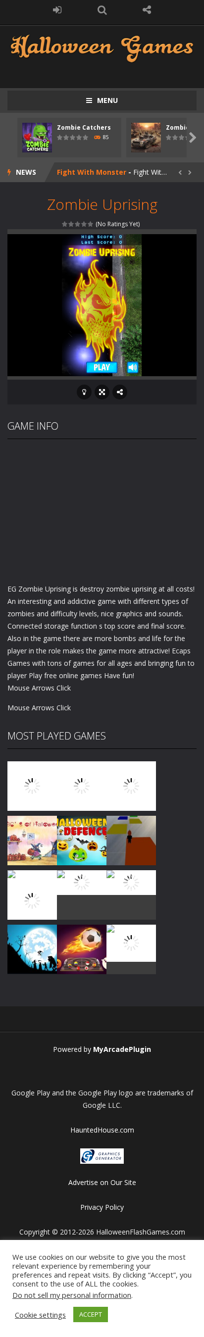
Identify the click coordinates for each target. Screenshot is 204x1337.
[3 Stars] (78, 224)
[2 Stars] (71, 224)
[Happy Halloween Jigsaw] (32, 948)
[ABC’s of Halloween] (32, 839)
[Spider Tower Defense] (32, 785)
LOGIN (57, 10)
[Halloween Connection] (81, 785)
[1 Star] (65, 224)
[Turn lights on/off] (84, 392)
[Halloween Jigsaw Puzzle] (131, 882)
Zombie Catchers (84, 127)
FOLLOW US (147, 10)
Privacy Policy (102, 1207)
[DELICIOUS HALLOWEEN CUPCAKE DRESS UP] (131, 785)
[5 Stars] (91, 224)
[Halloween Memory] (81, 882)
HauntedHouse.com (102, 1130)
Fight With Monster (91, 172)
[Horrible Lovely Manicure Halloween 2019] (32, 900)
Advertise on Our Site (102, 1182)
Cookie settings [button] (40, 1314)
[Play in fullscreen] (102, 392)
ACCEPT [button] (90, 1314)
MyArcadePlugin (122, 1049)
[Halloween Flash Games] (102, 47)
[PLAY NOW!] (37, 137)
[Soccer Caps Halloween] (81, 948)
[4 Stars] (84, 224)
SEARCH (102, 10)
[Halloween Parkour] (131, 839)
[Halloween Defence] (81, 839)
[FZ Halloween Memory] (131, 942)
